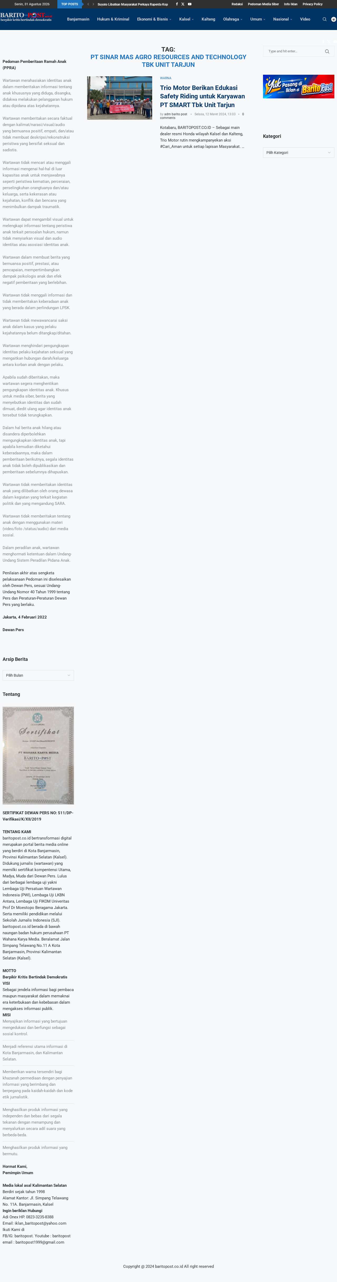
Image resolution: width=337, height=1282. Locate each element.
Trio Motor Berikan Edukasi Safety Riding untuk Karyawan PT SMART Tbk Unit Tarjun (202, 96)
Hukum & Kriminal (113, 19)
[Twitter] (183, 4)
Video (305, 19)
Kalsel (184, 19)
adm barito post (175, 114)
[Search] (324, 19)
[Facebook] (177, 4)
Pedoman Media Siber (263, 4)
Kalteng (208, 19)
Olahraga (231, 19)
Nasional (281, 19)
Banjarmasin (78, 19)
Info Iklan (291, 4)
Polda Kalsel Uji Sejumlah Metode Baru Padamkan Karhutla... (140, 8)
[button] (88, 4)
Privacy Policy (313, 4)
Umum (256, 19)
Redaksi (237, 4)
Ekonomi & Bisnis (152, 19)
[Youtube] (189, 4)
